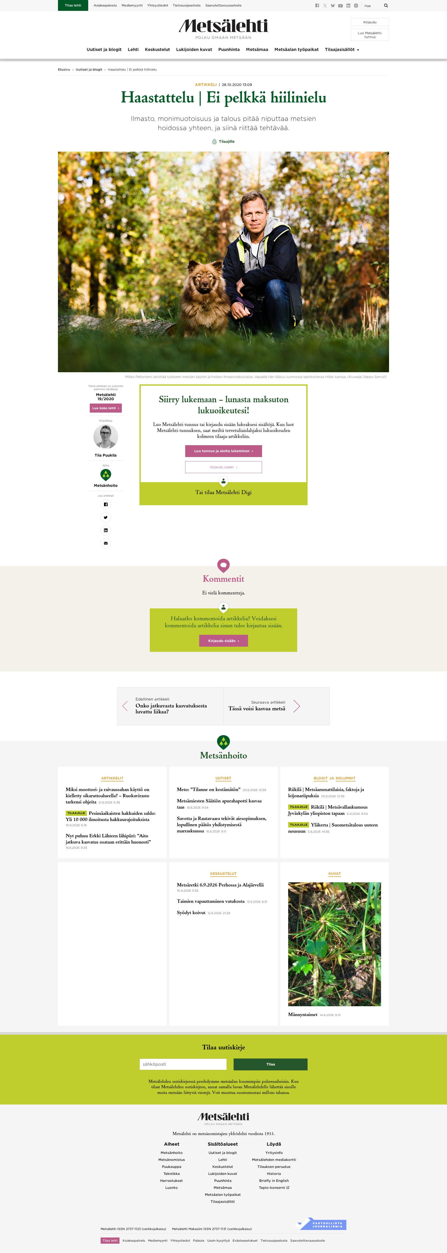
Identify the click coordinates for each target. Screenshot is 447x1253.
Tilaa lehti (73, 5)
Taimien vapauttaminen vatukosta (210, 901)
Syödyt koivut (191, 913)
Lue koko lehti (104, 408)
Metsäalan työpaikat (296, 49)
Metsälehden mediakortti (274, 1160)
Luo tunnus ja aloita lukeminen (222, 451)
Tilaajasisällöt (340, 49)
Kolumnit (345, 778)
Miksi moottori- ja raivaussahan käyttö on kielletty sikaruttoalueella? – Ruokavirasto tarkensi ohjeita (107, 796)
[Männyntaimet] (334, 945)
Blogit (321, 778)
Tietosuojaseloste (187, 5)
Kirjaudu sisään (222, 467)
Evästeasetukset (245, 1240)
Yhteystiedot (157, 5)
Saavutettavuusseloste (223, 5)
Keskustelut (157, 49)
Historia (274, 1174)
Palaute (198, 1240)
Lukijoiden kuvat (194, 49)
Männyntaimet (302, 1015)
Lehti (133, 49)
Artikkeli (206, 85)
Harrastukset (171, 1181)
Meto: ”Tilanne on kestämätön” (208, 790)
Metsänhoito (223, 756)
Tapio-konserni (272, 1188)
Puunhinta (229, 49)
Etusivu (64, 69)
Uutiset (223, 778)
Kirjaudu (370, 22)
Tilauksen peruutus (273, 1167)
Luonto (171, 1188)
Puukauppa (171, 1167)
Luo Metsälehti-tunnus (370, 35)
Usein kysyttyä (218, 1240)
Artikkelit (112, 778)
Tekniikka (171, 1174)
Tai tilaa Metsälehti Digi (223, 493)
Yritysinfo (274, 1153)
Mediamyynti (132, 5)
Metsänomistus (171, 1160)
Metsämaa (257, 49)
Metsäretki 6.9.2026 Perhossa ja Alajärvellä (220, 885)
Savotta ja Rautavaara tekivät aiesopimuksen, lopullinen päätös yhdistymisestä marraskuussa (221, 825)
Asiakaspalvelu (105, 5)
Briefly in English (274, 1181)
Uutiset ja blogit (104, 49)
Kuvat (335, 874)
